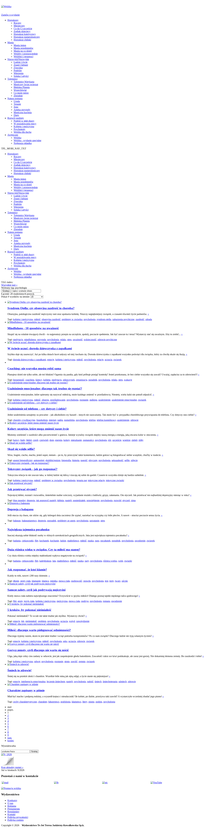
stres (103, 520)
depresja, (31, 500)
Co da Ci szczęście (23, 28)
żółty (141, 440)
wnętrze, (127, 440)
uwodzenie (116, 601)
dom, (52, 440)
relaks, (63, 339)
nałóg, (60, 420)
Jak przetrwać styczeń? (22, 489)
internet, (53, 420)
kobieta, (47, 379)
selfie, (127, 460)
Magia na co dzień (23, 51)
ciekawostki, (28, 540)
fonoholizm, (42, 420)
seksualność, (118, 460)
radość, (90, 681)
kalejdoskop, (45, 561)
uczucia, (109, 359)
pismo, (91, 701)
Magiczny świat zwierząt (26, 84)
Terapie (17, 104)
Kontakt (11, 814)
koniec (10, 740)
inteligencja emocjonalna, (33, 681)
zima (133, 500)
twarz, (118, 581)
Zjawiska (18, 67)
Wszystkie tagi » (9, 285)
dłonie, (16, 581)
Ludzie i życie (20, 62)
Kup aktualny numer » (12, 767)
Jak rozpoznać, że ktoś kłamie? (27, 569)
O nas (10, 803)
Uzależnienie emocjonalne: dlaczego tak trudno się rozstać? (44, 388)
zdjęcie (134, 460)
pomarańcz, (88, 440)
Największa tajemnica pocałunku (28, 529)
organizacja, (82, 379)
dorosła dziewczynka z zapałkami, (30, 359)
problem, (42, 621)
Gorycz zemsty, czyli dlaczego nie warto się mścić (38, 650)
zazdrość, (140, 319)
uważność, (78, 339)
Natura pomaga (15, 98)
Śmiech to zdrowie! (19, 670)
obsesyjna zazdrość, (51, 319)
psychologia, (90, 319)
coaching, (30, 379)
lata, (54, 561)
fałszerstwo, (54, 701)
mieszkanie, (76, 440)
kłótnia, (61, 500)
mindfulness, (30, 339)
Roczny (17, 23)
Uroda (17, 101)
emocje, (51, 359)
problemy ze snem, (66, 520)
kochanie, (55, 540)
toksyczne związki (115, 480)
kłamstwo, (77, 701)
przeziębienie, (93, 500)
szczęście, (117, 440)
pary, (87, 561)
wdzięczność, (90, 339)
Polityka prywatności (17, 817)
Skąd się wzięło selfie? (21, 449)
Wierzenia (18, 73)
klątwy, (39, 379)
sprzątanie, (95, 520)
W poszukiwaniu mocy (25, 123)
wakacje (128, 379)
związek (117, 359)
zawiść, (74, 661)
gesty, (20, 601)
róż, (110, 440)
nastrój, (68, 500)
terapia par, (82, 480)
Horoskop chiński (22, 39)
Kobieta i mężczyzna (24, 126)
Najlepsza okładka (23, 143)
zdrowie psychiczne (107, 339)
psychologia (109, 701)
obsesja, (46, 400)
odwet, (37, 661)
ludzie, (63, 540)
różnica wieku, (110, 561)
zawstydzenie (82, 621)
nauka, (91, 540)
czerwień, (44, 440)
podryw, (85, 601)
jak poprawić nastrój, (46, 500)
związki (128, 561)
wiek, (121, 561)
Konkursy (12, 800)
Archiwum (12, 135)
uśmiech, (123, 681)
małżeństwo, (73, 540)
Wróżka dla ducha (22, 132)
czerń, (36, 440)
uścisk (125, 581)
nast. (9, 737)
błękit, (29, 440)
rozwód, (118, 500)
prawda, (87, 581)
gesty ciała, (25, 581)
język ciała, (29, 601)
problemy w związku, (72, 319)
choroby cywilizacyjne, (24, 420)
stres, (69, 339)
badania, (17, 540)
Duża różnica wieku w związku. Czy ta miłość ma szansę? (43, 549)
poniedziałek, (79, 500)
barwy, (16, 440)
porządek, (52, 520)
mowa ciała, (64, 581)
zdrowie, (81, 641)
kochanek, (44, 540)
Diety (16, 115)
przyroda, (42, 339)
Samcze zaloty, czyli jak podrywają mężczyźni (36, 589)
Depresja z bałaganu (20, 509)
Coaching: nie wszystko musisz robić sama (34, 368)
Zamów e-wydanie (10, 15)
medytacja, (18, 339)
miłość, (37, 319)
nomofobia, (69, 420)
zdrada (148, 319)
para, (97, 540)
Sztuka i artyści (21, 76)
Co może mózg (21, 93)
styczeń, (126, 500)
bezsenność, (19, 379)
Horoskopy (12, 20)
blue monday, (19, 500)
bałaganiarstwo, (29, 520)
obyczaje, (93, 460)
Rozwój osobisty (15, 118)
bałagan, (17, 520)
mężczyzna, (62, 601)
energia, (59, 440)
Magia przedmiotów (23, 48)
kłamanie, (36, 581)
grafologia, (66, 701)
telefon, (92, 420)
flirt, (37, 540)
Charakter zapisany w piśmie (26, 690)
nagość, (84, 460)
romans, (107, 601)
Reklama (11, 806)
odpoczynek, (69, 379)
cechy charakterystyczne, (25, 701)
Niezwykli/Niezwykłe (18, 59)
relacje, (100, 359)
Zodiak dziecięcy (22, 31)
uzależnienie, (104, 400)
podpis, (99, 701)
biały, (23, 440)
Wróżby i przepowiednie (26, 53)
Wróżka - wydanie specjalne (27, 140)
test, (107, 581)
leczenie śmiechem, (56, 681)
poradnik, (93, 379)
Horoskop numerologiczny (27, 37)
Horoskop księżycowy (25, 34)
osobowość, (77, 581)
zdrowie (134, 420)
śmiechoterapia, (110, 681)
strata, (67, 661)
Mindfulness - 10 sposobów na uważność (33, 328)
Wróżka (17, 137)
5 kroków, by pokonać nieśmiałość (29, 609)
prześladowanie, (58, 400)
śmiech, (98, 681)
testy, (111, 581)
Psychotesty (19, 129)
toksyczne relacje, (96, 480)
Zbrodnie (18, 95)
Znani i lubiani (21, 65)
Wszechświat (20, 90)
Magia (10, 42)
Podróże (18, 70)
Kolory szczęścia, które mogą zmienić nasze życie (38, 428)
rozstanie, (84, 400)
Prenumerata (13, 808)
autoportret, (39, 460)
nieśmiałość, (31, 621)
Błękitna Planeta (22, 87)
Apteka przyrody (22, 109)
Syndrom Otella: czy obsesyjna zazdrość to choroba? (40, 308)
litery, (85, 701)
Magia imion (20, 45)
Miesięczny (19, 25)
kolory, (66, 440)
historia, (76, 460)
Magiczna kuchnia (23, 112)
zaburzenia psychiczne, (123, 319)
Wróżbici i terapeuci (23, 56)
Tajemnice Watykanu (24, 81)
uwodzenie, (140, 540)
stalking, (94, 400)
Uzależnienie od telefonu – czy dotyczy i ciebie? (37, 408)
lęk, (23, 621)
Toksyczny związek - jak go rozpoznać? (32, 469)
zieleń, (135, 440)
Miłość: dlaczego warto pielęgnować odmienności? (39, 630)
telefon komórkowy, (107, 420)
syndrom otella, (104, 319)
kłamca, (46, 581)
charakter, (43, 701)
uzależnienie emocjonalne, (125, 400)
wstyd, (72, 621)
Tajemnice (12, 79)
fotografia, (66, 460)
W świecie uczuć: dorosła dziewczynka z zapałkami (39, 348)
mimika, (54, 581)
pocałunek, (105, 540)
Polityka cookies (15, 820)
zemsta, (82, 661)
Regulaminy (13, 811)
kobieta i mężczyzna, (23, 319)
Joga (16, 107)
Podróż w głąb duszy (24, 121)
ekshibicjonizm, (53, 460)
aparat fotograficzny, (23, 460)
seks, (65, 641)
